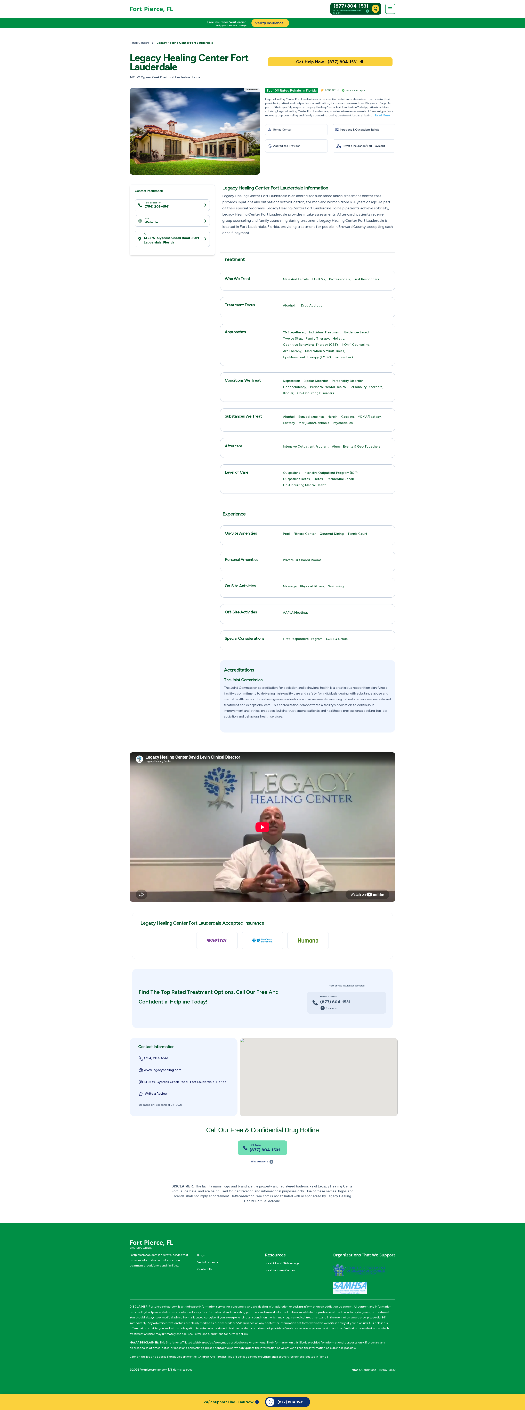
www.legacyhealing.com (162, 1070)
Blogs (201, 1255)
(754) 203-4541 (157, 206)
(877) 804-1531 (351, 6)
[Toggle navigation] (390, 9)
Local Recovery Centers (280, 1270)
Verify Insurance (207, 1262)
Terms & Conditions (363, 1370)
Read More (382, 115)
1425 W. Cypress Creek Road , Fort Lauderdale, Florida (171, 240)
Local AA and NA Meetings (282, 1263)
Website (151, 222)
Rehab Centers (139, 43)
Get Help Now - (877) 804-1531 (327, 61)
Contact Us (204, 1269)
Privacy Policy (386, 1370)
